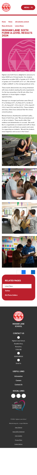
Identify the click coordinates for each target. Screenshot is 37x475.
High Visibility (18, 436)
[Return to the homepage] (6, 7)
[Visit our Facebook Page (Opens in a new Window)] (13, 396)
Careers (18, 380)
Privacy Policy (18, 440)
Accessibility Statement (18, 431)
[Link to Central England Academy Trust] (18, 405)
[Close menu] (28, 7)
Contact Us (18, 384)
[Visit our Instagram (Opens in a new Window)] (18, 396)
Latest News (19, 26)
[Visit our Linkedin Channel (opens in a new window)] (24, 396)
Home (4, 22)
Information (18, 376)
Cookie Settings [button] (18, 444)
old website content (22, 22)
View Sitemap (18, 427)
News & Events (7, 26)
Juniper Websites (23, 423)
